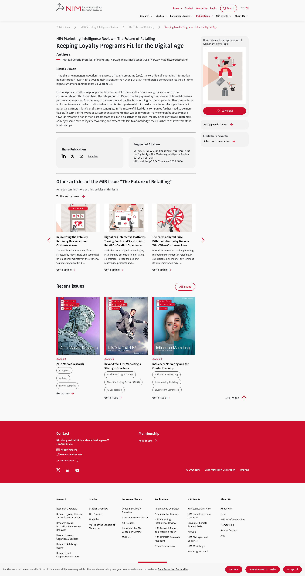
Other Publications (165, 546)
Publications (63, 27)
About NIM (226, 508)
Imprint (244, 469)
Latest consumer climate (135, 517)
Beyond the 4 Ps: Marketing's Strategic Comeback (122, 366)
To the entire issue (68, 196)
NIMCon (192, 531)
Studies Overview (98, 508)
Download (227, 111)
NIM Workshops (196, 546)
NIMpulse (94, 519)
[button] (48, 240)
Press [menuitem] (176, 8)
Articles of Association (232, 519)
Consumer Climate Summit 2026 (197, 524)
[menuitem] (228, 8)
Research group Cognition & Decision (67, 537)
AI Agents (64, 370)
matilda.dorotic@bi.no (174, 59)
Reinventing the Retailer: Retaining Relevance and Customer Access (72, 241)
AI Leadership (114, 389)
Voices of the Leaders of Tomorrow (102, 526)
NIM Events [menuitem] (222, 16)
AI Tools (63, 378)
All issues (185, 286)
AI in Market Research (70, 364)
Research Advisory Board (66, 546)
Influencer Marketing (166, 374)
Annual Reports (228, 530)
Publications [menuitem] (203, 16)
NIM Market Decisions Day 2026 (199, 516)
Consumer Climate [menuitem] (180, 16)
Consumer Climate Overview (132, 510)
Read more (145, 440)
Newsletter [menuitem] (202, 8)
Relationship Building (166, 382)
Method (126, 537)
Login (213, 8)
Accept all (292, 569)
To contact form (65, 460)
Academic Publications (167, 514)
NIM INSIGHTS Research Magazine (167, 539)
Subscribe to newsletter (216, 141)
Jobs (222, 535)
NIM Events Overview (199, 508)
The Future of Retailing (141, 27)
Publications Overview (167, 508)
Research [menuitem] (144, 16)
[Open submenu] (181, 8)
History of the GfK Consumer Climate (132, 530)
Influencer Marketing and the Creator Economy (170, 366)
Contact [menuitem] (189, 8)
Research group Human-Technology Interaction (69, 516)
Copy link (93, 156)
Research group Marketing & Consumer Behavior (68, 526)
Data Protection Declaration (220, 469)
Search (230, 8)
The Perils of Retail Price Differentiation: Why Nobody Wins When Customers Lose (170, 241)
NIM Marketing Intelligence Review (99, 27)
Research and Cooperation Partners (67, 555)
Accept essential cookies (262, 569)
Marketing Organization (120, 374)
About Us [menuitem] (240, 16)
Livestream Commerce (167, 389)
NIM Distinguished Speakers (198, 539)
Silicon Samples (67, 385)
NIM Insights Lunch (198, 551)
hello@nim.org (68, 449)
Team (223, 514)
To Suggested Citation (215, 124)
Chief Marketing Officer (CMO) (123, 382)
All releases (128, 523)
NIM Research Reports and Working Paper (167, 530)
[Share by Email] (81, 156)
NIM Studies (95, 514)
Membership (227, 524)
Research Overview (66, 508)
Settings (233, 569)
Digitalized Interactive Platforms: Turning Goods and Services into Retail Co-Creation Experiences (125, 241)
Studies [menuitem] (160, 16)
